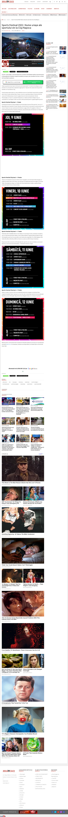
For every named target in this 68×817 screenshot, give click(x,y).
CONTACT (38, 782)
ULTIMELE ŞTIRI (12, 8)
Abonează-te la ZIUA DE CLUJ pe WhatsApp (33, 82)
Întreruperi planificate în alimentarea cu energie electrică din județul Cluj (37, 409)
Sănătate (56, 8)
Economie (36, 8)
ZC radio (29, 14)
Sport (42, 8)
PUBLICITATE (39, 776)
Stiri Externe (22, 803)
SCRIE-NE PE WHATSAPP (42, 774)
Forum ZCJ (22, 792)
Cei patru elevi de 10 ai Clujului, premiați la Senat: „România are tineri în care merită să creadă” (22, 429)
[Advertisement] (23, 166)
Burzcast (33, 814)
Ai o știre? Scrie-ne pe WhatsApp (10, 14)
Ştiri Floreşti (54, 14)
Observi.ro (54, 782)
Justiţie (21, 790)
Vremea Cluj (46, 14)
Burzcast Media (39, 814)
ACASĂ (4, 8)
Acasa (4, 19)
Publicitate (32, 1)
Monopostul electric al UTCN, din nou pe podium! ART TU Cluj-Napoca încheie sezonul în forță (8, 409)
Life (21, 801)
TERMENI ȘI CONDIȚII (41, 784)
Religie (21, 799)
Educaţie (22, 794)
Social (21, 782)
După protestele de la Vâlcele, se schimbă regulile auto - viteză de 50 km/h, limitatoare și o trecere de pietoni (37, 447)
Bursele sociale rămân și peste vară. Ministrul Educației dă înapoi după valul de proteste (52, 100)
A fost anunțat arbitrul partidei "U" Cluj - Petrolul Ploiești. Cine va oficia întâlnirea (52, 52)
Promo (21, 807)
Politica (21, 778)
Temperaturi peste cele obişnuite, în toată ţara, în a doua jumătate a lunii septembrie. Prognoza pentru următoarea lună (52, 107)
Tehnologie (22, 774)
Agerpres (54, 786)
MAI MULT (4, 12)
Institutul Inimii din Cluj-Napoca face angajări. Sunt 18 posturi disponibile (22, 446)
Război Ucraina (37, 14)
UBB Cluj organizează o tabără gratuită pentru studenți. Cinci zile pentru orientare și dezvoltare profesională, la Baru (8, 447)
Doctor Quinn (55, 780)
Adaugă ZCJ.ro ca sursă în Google (13, 82)
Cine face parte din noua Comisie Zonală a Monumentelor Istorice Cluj (52, 96)
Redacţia (26, 1)
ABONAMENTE (39, 778)
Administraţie (22, 8)
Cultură (21, 797)
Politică (30, 8)
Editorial (22, 805)
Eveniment (49, 8)
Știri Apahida (62, 14)
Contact (39, 1)
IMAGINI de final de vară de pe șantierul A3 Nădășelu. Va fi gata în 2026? (8, 429)
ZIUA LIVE (22, 14)
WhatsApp (45, 1)
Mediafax (54, 784)
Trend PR (54, 778)
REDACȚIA (38, 780)
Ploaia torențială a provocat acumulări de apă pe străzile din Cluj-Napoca (37, 429)
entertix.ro (8, 344)
